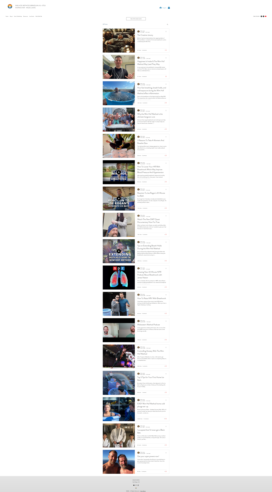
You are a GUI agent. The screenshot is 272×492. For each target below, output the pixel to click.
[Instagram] (263, 16)
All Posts (105, 24)
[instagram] (138, 485)
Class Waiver (143, 491)
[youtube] (265, 16)
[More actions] (166, 31)
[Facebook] (261, 16)
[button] (169, 7)
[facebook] (136, 485)
